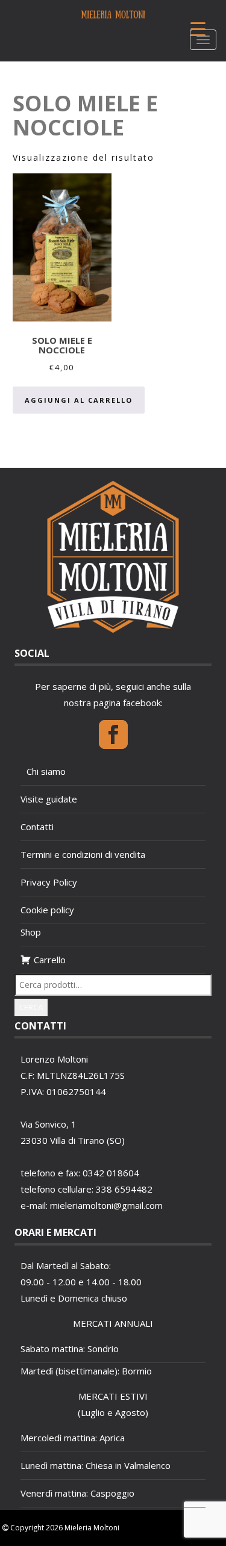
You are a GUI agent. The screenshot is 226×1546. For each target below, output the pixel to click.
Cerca (31, 1007)
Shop (30, 932)
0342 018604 (111, 1173)
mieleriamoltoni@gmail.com (106, 1205)
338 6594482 (124, 1189)
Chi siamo (46, 771)
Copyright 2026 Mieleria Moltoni (63, 1528)
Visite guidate (48, 799)
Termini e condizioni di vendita (82, 854)
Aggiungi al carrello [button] (79, 400)
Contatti (37, 827)
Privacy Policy (48, 882)
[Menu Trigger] (198, 28)
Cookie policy (47, 910)
